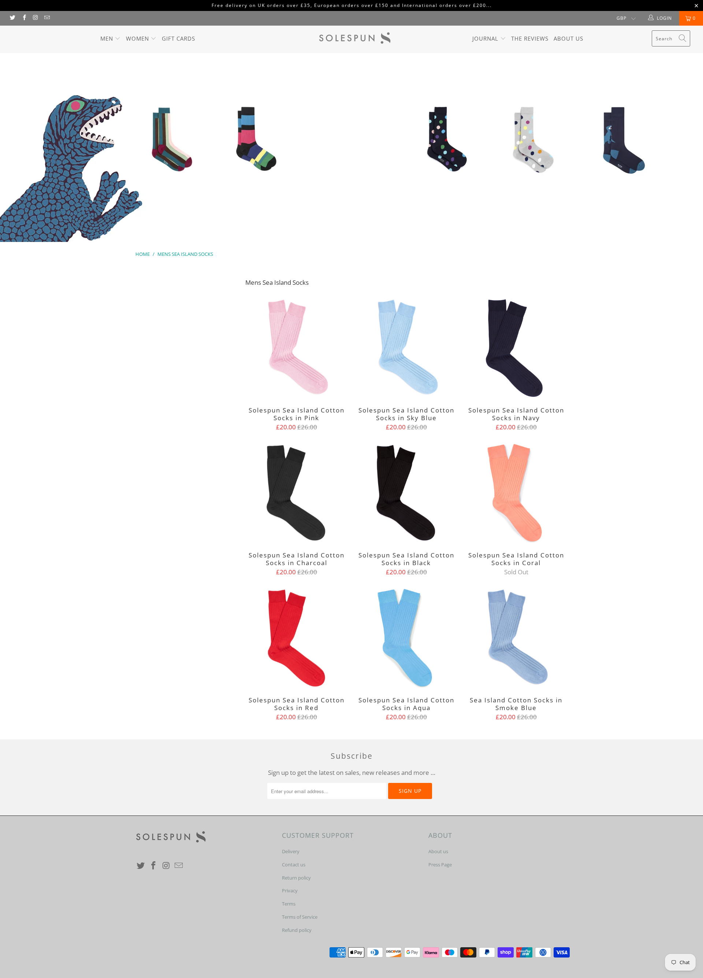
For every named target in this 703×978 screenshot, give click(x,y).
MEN (107, 38)
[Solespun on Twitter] (12, 18)
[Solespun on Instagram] (35, 18)
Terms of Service (299, 917)
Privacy (290, 890)
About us (568, 38)
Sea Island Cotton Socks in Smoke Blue (516, 638)
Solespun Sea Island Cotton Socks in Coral (516, 493)
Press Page (440, 864)
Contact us (293, 864)
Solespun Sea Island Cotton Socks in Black (406, 493)
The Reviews (529, 38)
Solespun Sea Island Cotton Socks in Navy (516, 348)
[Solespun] (355, 39)
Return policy (296, 877)
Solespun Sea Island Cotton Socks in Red (296, 638)
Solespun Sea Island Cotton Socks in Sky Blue (406, 348)
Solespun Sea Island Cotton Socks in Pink (296, 348)
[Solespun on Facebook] (24, 18)
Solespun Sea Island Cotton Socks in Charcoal (296, 493)
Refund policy (297, 930)
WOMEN (138, 38)
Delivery (291, 851)
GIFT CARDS (178, 38)
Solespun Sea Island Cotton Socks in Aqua (406, 638)
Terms (288, 903)
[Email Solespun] (47, 18)
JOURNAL (486, 38)
